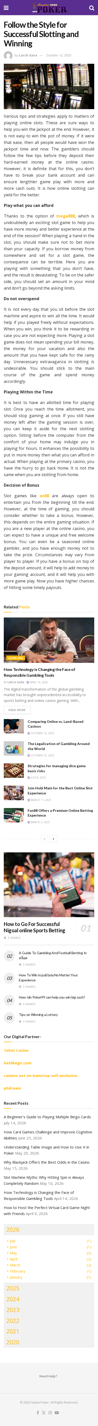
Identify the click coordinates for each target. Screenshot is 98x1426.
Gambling (15, 658)
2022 (12, 1321)
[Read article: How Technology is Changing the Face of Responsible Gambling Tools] (49, 640)
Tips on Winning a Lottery (38, 1014)
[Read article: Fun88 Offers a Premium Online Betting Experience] (14, 815)
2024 (12, 1299)
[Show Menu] (6, 7)
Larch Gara (28, 55)
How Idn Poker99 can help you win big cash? (52, 997)
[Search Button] (91, 7)
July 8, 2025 (38, 777)
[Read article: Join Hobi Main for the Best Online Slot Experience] (14, 793)
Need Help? (48, 1376)
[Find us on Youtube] (57, 1413)
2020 (12, 1342)
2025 (12, 1288)
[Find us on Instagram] (50, 1413)
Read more (19, 710)
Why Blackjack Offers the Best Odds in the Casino (46, 1162)
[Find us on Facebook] (38, 1413)
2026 (12, 1229)
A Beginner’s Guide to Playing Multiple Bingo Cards (47, 1116)
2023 (12, 1310)
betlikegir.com (17, 1062)
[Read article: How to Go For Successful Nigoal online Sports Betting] (49, 884)
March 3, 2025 (40, 822)
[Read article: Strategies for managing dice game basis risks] (14, 770)
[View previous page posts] (44, 838)
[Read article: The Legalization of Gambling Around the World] (14, 748)
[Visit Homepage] (49, 8)
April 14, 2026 (38, 682)
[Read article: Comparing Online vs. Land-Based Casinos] (14, 726)
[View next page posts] (53, 838)
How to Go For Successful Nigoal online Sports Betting (34, 927)
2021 (12, 1331)
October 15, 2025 (42, 733)
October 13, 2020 (58, 55)
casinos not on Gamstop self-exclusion (40, 1075)
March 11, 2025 (40, 800)
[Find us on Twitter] (44, 1413)
